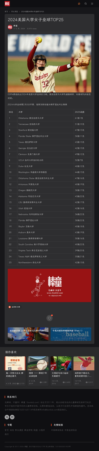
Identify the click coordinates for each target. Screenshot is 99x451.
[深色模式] (79, 3)
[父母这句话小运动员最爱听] (61, 363)
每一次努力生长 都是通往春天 (14, 374)
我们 (7, 434)
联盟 (36, 430)
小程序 (42, 430)
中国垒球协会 (70, 430)
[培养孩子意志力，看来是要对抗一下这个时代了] (83, 363)
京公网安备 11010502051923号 (58, 447)
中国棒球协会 (57, 430)
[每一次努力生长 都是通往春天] (15, 363)
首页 (7, 430)
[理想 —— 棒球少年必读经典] (38, 363)
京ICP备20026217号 (37, 447)
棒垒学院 (28, 430)
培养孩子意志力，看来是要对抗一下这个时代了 (83, 375)
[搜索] (85, 3)
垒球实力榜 (16, 307)
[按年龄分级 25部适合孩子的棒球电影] (28, 334)
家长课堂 (19, 430)
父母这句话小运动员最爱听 (60, 374)
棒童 (15, 26)
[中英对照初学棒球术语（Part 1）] (71, 334)
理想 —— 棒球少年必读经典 (38, 374)
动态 (12, 430)
